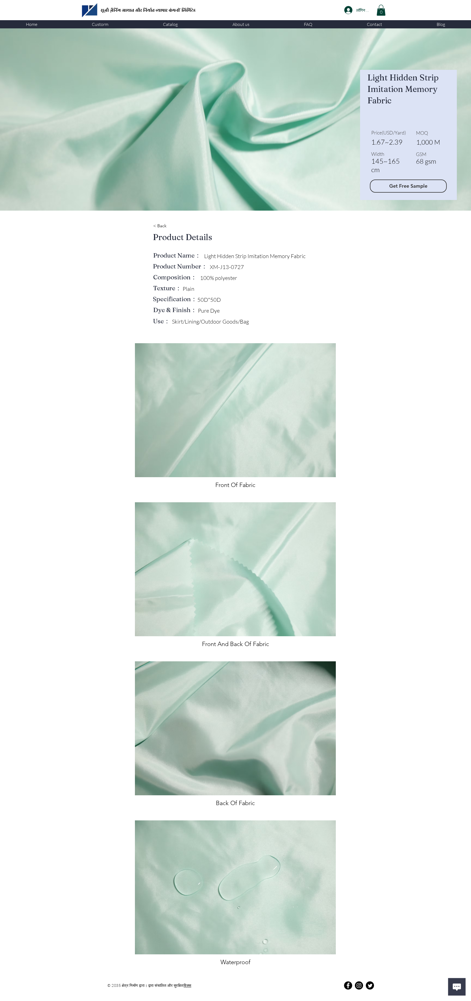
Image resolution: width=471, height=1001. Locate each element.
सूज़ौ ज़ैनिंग (111, 10)
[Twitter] (370, 985)
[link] (381, 10)
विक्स (187, 985)
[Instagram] (359, 985)
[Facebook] (348, 985)
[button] (100, 24)
